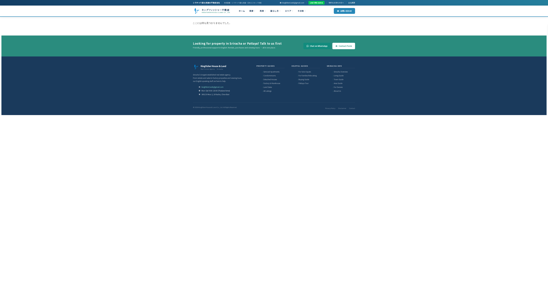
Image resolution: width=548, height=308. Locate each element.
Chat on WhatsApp (319, 46)
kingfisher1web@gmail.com (293, 2)
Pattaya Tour (304, 83)
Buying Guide (304, 79)
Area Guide (338, 83)
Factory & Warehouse (271, 83)
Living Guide (338, 75)
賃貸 (251, 10)
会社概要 (351, 2)
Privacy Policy (330, 108)
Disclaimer (342, 108)
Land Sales (267, 87)
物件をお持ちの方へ (336, 2)
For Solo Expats (305, 71)
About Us (337, 91)
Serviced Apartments (271, 71)
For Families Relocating (308, 75)
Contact (352, 108)
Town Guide (338, 79)
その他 (301, 10)
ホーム (242, 10)
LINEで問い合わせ (316, 3)
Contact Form (345, 46)
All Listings (267, 91)
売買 (262, 10)
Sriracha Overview (341, 71)
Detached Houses (270, 79)
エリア (288, 10)
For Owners (338, 87)
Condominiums (269, 75)
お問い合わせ (346, 11)
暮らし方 (274, 10)
